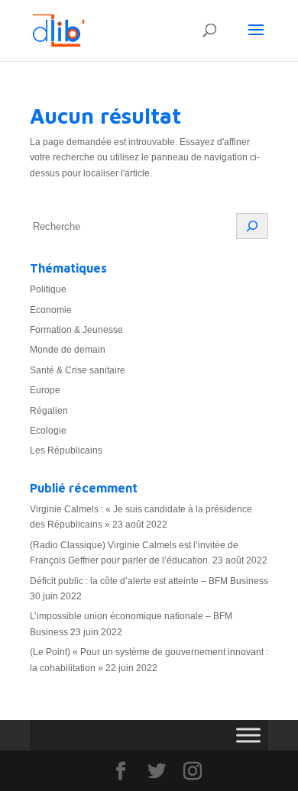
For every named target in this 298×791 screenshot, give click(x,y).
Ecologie (48, 430)
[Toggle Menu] (248, 735)
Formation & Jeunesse (76, 329)
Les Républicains (66, 450)
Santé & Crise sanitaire (77, 370)
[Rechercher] (252, 226)
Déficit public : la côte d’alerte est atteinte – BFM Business (149, 581)
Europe (45, 390)
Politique (48, 289)
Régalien (49, 410)
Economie (51, 310)
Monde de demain (67, 349)
